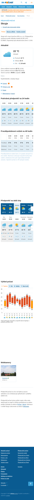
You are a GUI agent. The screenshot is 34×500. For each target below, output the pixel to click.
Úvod (3, 6)
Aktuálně (9, 6)
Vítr (12, 286)
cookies (8, 495)
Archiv (2, 466)
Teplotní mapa (4, 462)
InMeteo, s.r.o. (14, 493)
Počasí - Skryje (21, 404)
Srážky (18, 286)
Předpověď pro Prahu (23, 455)
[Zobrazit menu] (31, 2)
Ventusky (3, 483)
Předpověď (22, 6)
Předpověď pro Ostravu (24, 460)
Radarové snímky (5, 453)
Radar (15, 6)
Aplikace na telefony (6, 476)
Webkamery (4, 460)
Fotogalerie (4, 473)
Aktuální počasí (5, 450)
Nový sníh (25, 286)
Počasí (3, 31)
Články (3, 471)
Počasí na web (5, 478)
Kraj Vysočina (20, 15)
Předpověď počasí (10, 15)
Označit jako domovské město (11, 27)
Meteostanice (6, 93)
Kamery (5, 83)
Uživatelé (3, 469)
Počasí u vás (6, 87)
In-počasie (3, 485)
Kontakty (20, 466)
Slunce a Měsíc (11, 31)
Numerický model (22, 453)
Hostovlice (5, 378)
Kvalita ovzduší (21, 31)
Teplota (5, 286)
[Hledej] (21, 2)
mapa (12, 93)
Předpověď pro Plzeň (23, 462)
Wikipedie (26, 406)
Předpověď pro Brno (23, 457)
